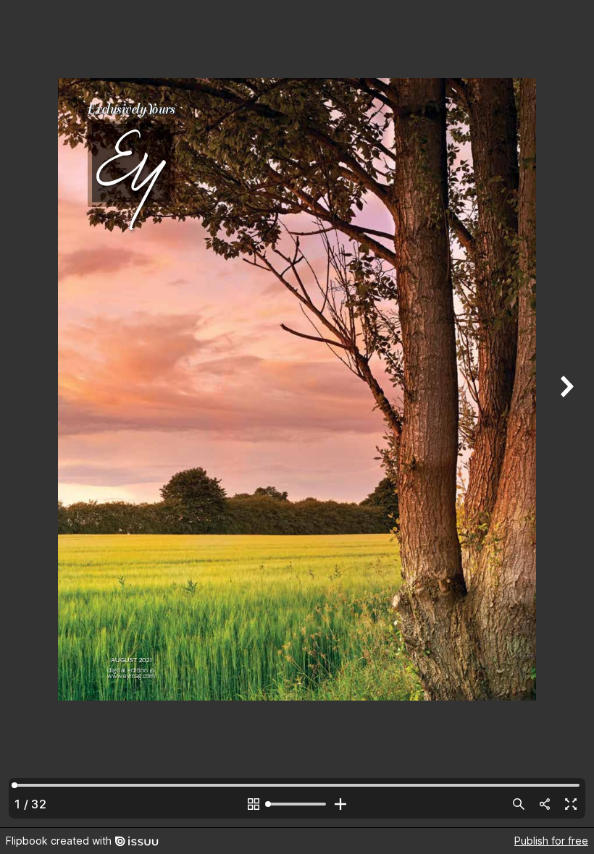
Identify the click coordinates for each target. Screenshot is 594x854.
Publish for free (551, 840)
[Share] (544, 804)
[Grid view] (253, 804)
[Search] (518, 804)
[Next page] (565, 413)
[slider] (297, 804)
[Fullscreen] (570, 804)
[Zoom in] (340, 804)
